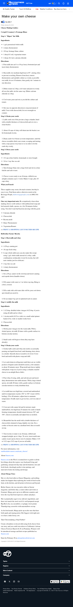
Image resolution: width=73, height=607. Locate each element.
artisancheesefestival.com (26, 538)
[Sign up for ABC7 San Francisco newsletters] (19, 582)
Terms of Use (56, 588)
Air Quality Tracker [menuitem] (9, 9)
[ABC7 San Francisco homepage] (15, 3)
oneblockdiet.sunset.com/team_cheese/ (14, 451)
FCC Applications (31, 590)
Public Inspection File (19, 590)
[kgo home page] (7, 554)
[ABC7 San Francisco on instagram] (14, 582)
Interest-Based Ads (8, 590)
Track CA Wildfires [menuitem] (25, 9)
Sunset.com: (10, 455)
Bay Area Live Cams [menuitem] (60, 9)
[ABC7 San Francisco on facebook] (5, 582)
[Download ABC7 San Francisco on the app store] (54, 581)
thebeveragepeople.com (21, 194)
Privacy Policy (6, 588)
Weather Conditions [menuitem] (46, 9)
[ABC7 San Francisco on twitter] (9, 582)
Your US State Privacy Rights (44, 588)
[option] (11, 9)
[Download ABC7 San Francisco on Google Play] (65, 581)
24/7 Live (29, 3)
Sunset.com (5, 459)
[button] (4, 3)
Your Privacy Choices (17, 588)
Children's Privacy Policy (30, 588)
